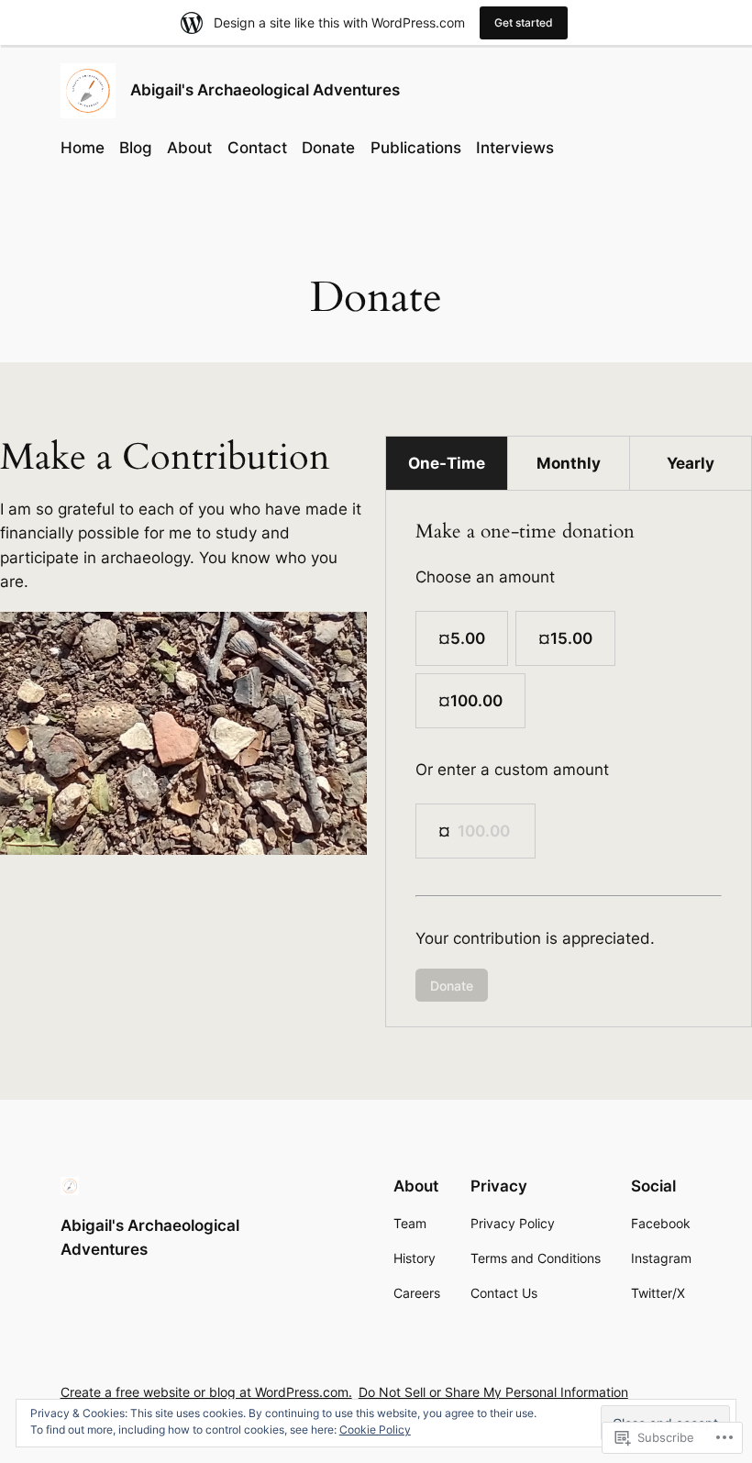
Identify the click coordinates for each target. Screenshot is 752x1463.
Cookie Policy (375, 1429)
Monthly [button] (568, 463)
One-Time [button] (446, 463)
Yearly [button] (690, 463)
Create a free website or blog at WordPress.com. (206, 1392)
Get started (523, 22)
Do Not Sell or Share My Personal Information (493, 1392)
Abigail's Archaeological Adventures (265, 90)
